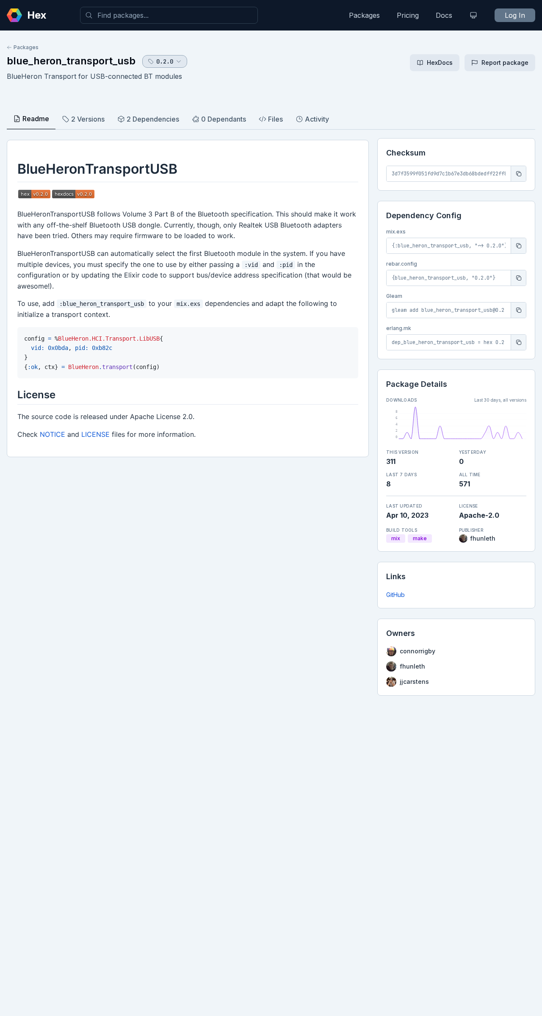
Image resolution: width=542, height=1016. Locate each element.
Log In (515, 15)
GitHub (395, 594)
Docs (444, 15)
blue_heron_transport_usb (71, 61)
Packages (364, 15)
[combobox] (169, 15)
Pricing (408, 15)
